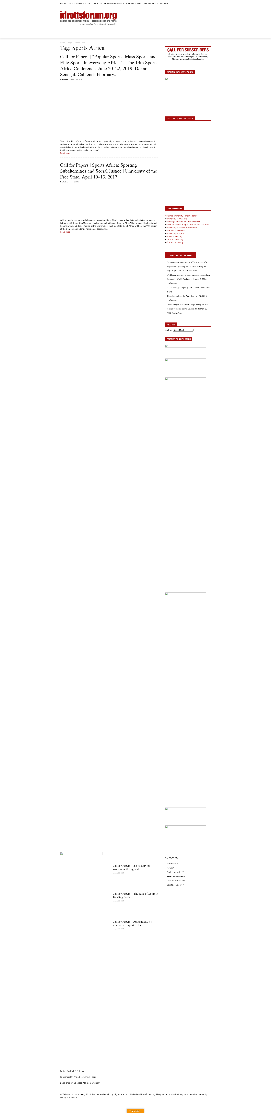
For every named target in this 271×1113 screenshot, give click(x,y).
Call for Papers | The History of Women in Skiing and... (131, 867)
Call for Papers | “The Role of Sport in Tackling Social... (135, 895)
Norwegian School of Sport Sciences (183, 221)
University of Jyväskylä (176, 218)
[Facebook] (196, 3)
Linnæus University (175, 230)
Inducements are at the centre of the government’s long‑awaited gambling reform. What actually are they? (187, 266)
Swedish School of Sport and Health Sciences (187, 224)
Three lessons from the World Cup (180, 296)
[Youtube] (209, 3)
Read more (65, 153)
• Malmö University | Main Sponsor (181, 215)
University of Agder (175, 233)
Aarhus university (174, 239)
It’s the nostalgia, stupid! (177, 287)
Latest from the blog (180, 255)
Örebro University (174, 242)
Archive (168, 330)
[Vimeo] (206, 3)
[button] (171, 3)
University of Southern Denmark (181, 227)
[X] (203, 3)
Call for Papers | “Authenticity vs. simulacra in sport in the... (132, 923)
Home (62, 42)
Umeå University (174, 236)
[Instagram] (199, 3)
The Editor (64, 79)
